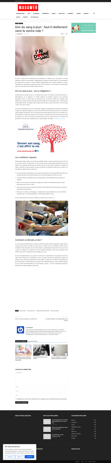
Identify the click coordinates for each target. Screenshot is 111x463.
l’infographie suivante (59, 118)
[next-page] (18, 363)
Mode (53, 13)
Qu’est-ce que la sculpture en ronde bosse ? (26, 319)
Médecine (25, 21)
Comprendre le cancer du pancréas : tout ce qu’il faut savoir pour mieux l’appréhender (23, 358)
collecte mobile (23, 310)
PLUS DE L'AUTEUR (32, 341)
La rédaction (19, 33)
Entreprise (45, 13)
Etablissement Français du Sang (42, 310)
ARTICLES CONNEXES (21, 341)
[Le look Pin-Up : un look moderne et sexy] (47, 436)
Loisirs (78, 13)
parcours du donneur (55, 310)
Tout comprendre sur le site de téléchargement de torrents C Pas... (60, 421)
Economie (36, 13)
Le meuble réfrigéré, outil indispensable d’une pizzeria (56, 319)
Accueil (16, 21)
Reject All (19, 456)
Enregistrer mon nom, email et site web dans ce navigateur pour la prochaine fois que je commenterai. (42, 399)
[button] (94, 13)
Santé (18, 17)
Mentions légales (92, 461)
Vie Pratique (34, 17)
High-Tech (61, 13)
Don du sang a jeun (31, 310)
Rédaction (77, 461)
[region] (19, 452)
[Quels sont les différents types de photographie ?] (47, 429)
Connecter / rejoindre (19, 1)
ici (49, 263)
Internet (70, 13)
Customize (10, 456)
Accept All (29, 456)
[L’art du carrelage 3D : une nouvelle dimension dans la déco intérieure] (59, 350)
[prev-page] (16, 363)
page (53, 197)
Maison (86, 13)
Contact (82, 461)
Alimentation (20, 13)
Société (25, 17)
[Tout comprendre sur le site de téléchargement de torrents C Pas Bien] (47, 421)
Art (29, 13)
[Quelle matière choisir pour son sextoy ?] (41, 350)
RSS (86, 461)
